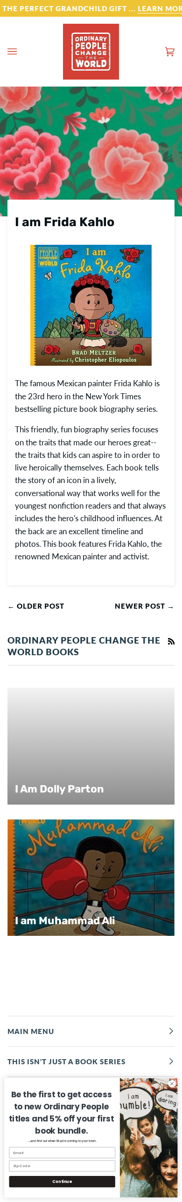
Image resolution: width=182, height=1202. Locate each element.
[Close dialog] (172, 1084)
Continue (61, 1181)
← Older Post (35, 606)
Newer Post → (145, 606)
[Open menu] (21, 52)
